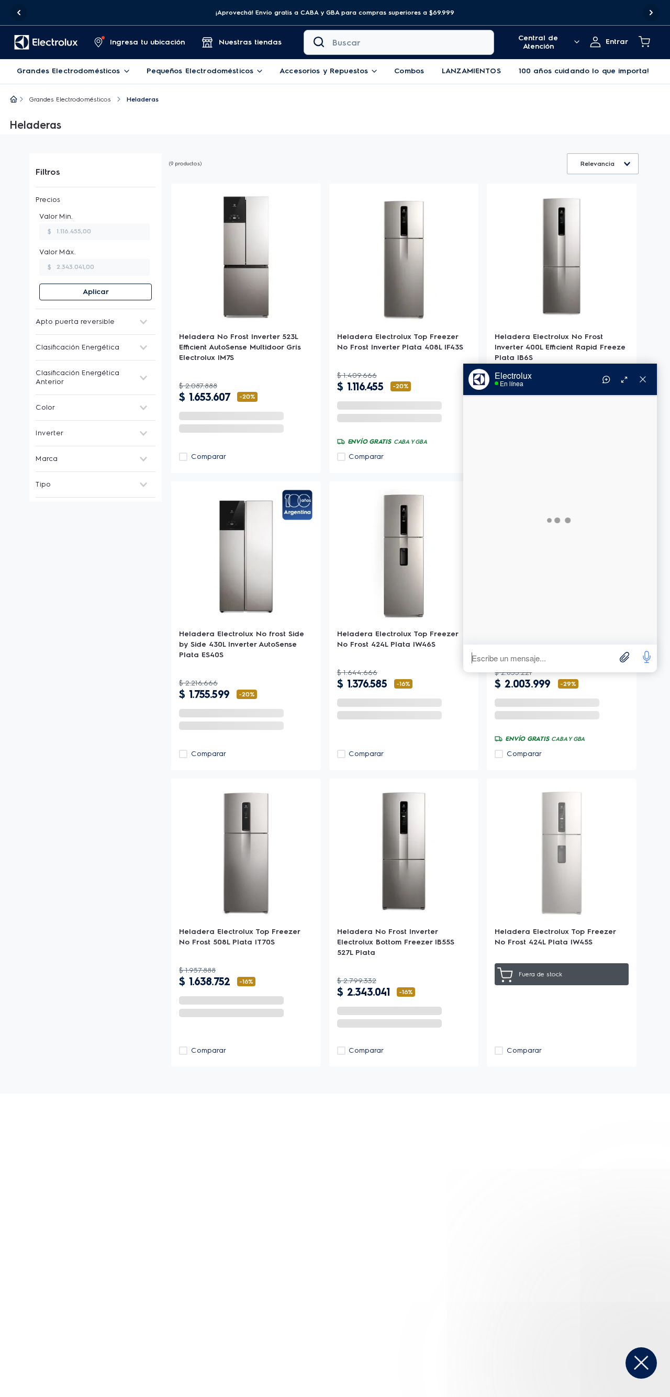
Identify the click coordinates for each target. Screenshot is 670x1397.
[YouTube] (581, 1303)
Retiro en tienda (185, 1284)
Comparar (208, 457)
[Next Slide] (651, 12)
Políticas (280, 1348)
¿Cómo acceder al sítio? (198, 1297)
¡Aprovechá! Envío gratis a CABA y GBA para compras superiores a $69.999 (335, 12)
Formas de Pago (404, 1303)
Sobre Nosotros (293, 1286)
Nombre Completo (263, 1147)
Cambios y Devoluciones (419, 1320)
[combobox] (399, 42)
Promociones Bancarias (306, 1314)
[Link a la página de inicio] (13, 100)
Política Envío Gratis (300, 1364)
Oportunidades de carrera (312, 1392)
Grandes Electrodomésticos (70, 99)
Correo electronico (439, 1147)
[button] (335, 12)
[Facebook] (556, 1303)
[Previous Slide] (18, 12)
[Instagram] (569, 1303)
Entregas (391, 1286)
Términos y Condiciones (329, 1189)
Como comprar (402, 1337)
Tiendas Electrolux (298, 1301)
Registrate (613, 1165)
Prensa (277, 1331)
